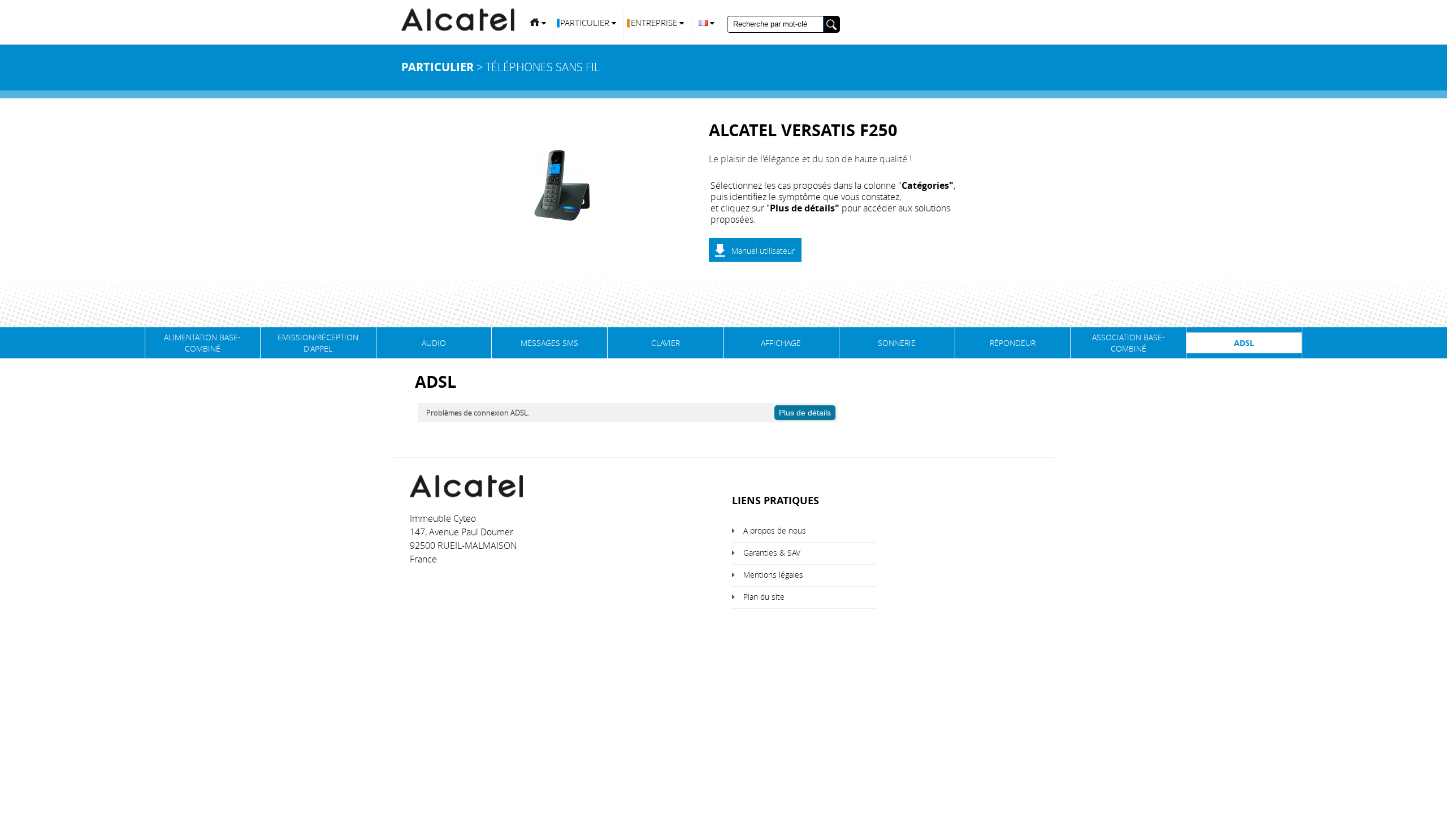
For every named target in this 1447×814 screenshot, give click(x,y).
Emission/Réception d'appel (318, 343)
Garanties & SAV (771, 552)
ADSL (1244, 342)
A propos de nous (774, 530)
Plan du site (764, 596)
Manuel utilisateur (763, 250)
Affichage (781, 342)
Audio (434, 342)
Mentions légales (773, 574)
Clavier (665, 342)
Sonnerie (897, 342)
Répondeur (1013, 342)
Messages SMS (549, 342)
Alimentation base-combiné (202, 343)
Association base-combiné (1128, 343)
